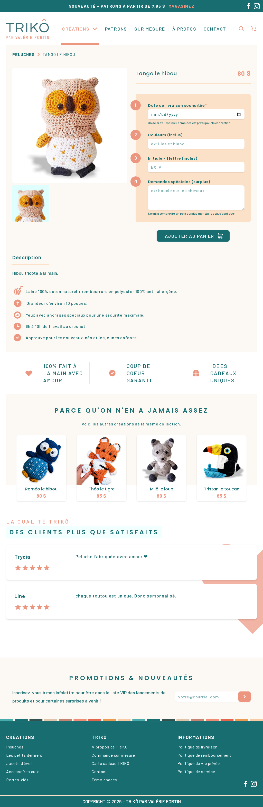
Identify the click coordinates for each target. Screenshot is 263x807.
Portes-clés (17, 779)
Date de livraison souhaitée (177, 105)
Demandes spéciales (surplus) (179, 181)
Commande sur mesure (113, 755)
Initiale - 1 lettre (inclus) (173, 158)
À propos (184, 29)
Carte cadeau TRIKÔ (110, 763)
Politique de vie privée (198, 763)
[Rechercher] (241, 29)
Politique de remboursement (204, 755)
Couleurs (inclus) (165, 135)
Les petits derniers (24, 755)
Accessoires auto (23, 771)
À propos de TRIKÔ (110, 746)
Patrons (116, 29)
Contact (215, 29)
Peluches (23, 54)
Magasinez (181, 6)
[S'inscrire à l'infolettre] (244, 696)
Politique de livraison (197, 746)
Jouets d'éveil (19, 763)
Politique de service (196, 771)
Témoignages (104, 779)
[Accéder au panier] (254, 29)
